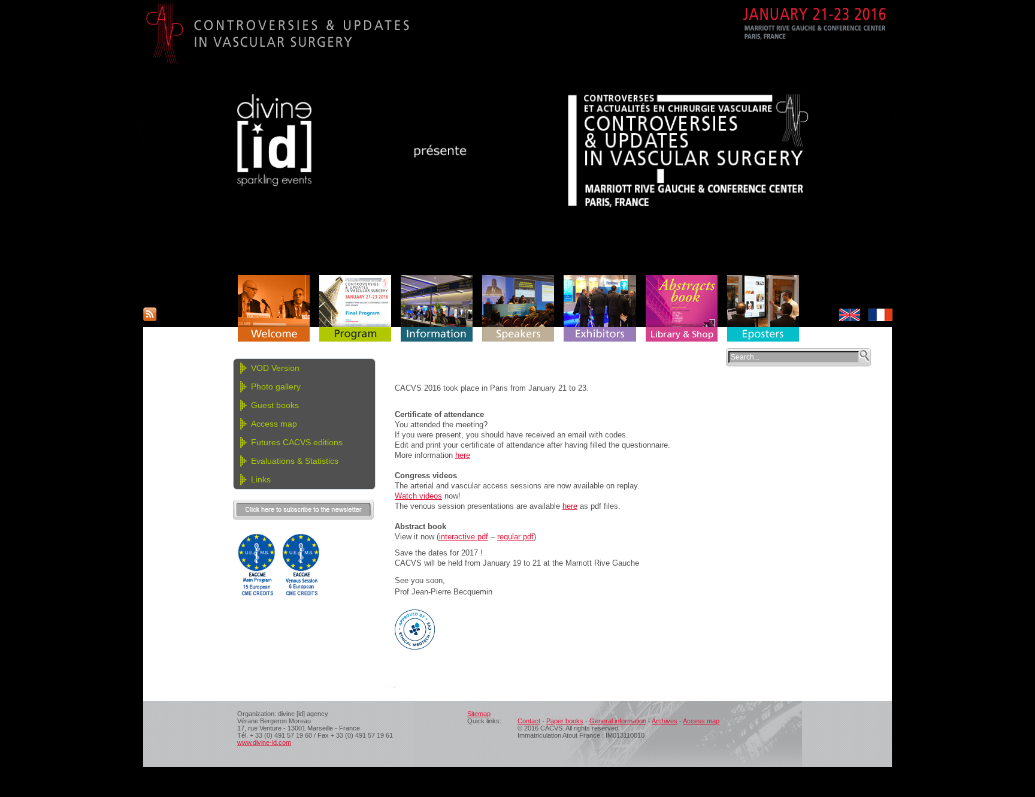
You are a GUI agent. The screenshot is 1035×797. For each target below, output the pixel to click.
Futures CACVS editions (297, 442)
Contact (529, 720)
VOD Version (275, 368)
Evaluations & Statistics (294, 461)
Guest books (275, 405)
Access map (274, 423)
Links (261, 479)
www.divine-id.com (264, 742)
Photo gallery (276, 386)
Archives (664, 720)
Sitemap (479, 713)
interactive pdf (463, 536)
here (462, 455)
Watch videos (418, 495)
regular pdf (515, 536)
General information (617, 720)
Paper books (564, 720)
